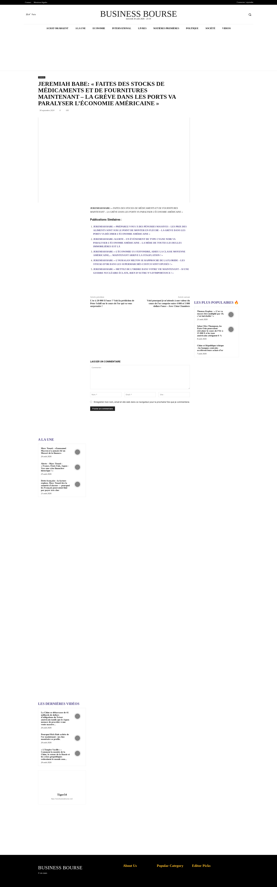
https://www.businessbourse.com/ (62, 799)
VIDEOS (42, 77)
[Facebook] (233, 15)
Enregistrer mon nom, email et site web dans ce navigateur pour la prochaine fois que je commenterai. (142, 402)
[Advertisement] (59, 343)
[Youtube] (244, 15)
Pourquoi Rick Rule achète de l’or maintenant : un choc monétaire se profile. (55, 736)
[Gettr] (179, 286)
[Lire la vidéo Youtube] (114, 160)
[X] (238, 15)
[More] (186, 286)
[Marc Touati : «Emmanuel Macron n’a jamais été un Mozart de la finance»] (77, 452)
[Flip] (190, 110)
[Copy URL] (173, 286)
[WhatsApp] (157, 110)
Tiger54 (62, 794)
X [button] (274, 881)
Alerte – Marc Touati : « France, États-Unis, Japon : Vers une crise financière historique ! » (55, 467)
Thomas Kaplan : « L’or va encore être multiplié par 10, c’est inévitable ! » (210, 313)
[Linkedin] (163, 110)
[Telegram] (183, 110)
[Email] (176, 110)
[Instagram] (54, 876)
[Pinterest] (150, 110)
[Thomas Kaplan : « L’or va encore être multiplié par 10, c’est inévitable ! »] (231, 315)
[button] (249, 14)
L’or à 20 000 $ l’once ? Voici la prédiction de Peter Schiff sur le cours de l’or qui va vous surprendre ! (112, 303)
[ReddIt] (170, 110)
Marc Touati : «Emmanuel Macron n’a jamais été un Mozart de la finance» (53, 450)
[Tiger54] (62, 782)
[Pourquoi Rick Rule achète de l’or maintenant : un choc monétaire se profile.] (77, 738)
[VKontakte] (64, 876)
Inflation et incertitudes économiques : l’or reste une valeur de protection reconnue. (129, 882)
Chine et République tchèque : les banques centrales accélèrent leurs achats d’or (210, 347)
